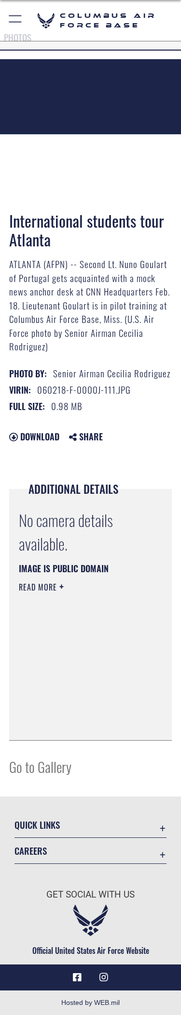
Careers (30, 851)
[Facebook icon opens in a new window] (77, 977)
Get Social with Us (90, 894)
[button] (15, 20)
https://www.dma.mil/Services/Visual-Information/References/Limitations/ (77, 708)
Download (38, 436)
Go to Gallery (40, 766)
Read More (39, 587)
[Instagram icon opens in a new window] (104, 977)
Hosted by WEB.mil (90, 1002)
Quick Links (37, 825)
